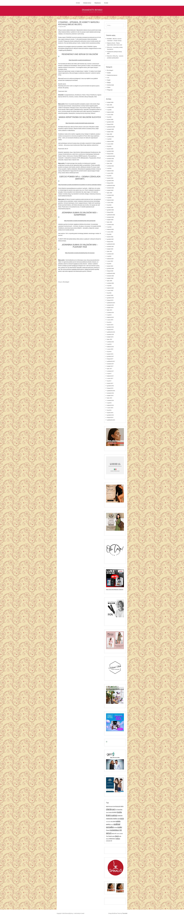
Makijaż (109, 82)
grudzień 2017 (110, 356)
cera (122, 806)
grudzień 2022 (110, 210)
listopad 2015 (110, 417)
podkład (117, 824)
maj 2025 (109, 139)
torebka (113, 836)
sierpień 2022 (110, 219)
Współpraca (98, 3)
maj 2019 (109, 315)
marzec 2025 (110, 144)
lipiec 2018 (109, 339)
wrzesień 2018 (110, 334)
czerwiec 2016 (110, 400)
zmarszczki (108, 840)
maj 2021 (109, 256)
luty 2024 (109, 175)
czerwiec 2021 (110, 253)
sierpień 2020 (110, 278)
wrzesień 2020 (110, 275)
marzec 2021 (110, 261)
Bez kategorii (66, 282)
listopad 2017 (110, 359)
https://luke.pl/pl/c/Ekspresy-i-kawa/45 (114, 589)
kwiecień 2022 (110, 229)
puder (119, 827)
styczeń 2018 (110, 354)
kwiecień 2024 (110, 170)
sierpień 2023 (110, 190)
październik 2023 (111, 185)
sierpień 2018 (110, 337)
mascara (119, 815)
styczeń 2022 (110, 236)
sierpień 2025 (110, 131)
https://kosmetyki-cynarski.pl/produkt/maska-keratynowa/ (80, 123)
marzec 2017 (110, 378)
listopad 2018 (110, 329)
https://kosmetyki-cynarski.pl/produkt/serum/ (80, 60)
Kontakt (106, 3)
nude (118, 818)
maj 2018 (109, 344)
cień (113, 809)
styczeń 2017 (110, 383)
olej (111, 821)
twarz (117, 836)
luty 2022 (109, 234)
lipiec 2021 (109, 251)
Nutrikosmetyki (110, 85)
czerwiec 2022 (110, 224)
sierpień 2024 (110, 161)
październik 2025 (111, 126)
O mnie (78, 3)
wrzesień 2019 (110, 305)
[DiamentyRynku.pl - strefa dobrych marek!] (92, 12)
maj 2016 (109, 403)
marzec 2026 (110, 114)
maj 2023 (109, 197)
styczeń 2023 (110, 207)
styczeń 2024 (110, 178)
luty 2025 (109, 146)
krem (108, 815)
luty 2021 (109, 263)
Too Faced (109, 836)
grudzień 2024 (110, 151)
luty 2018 (109, 351)
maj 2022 (109, 227)
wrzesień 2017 (110, 363)
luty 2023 (109, 205)
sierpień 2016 (110, 395)
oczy (122, 818)
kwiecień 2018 (110, 346)
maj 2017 (109, 373)
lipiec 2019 (109, 310)
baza (107, 806)
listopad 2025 (110, 124)
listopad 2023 (110, 183)
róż (120, 830)
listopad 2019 (110, 300)
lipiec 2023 (109, 192)
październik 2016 (111, 390)
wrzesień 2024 (110, 158)
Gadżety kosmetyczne (112, 75)
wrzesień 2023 (110, 188)
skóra (113, 833)
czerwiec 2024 (110, 166)
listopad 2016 (110, 388)
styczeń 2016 (110, 412)
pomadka (110, 827)
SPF (115, 833)
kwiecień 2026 (110, 112)
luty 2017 (109, 381)
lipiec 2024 (109, 163)
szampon (118, 833)
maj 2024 (109, 168)
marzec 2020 (110, 290)
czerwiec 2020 (110, 283)
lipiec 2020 (109, 280)
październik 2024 (111, 156)
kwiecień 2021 (110, 258)
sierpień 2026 (110, 102)
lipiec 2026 (109, 104)
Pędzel (108, 830)
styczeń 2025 (110, 148)
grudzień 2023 (110, 180)
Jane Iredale (109, 812)
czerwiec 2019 (110, 312)
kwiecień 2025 (110, 141)
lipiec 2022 (109, 222)
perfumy (112, 824)
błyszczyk (117, 806)
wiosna (107, 838)
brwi (114, 806)
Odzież (108, 87)
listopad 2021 (110, 241)
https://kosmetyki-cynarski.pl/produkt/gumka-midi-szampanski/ (79, 220)
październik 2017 (111, 361)
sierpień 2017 (110, 366)
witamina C (112, 838)
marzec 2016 (110, 407)
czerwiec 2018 (110, 341)
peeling (108, 824)
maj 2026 (109, 109)
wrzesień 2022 (110, 217)
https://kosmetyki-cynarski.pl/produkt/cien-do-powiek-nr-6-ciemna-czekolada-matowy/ (79, 184)
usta (120, 836)
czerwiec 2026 (110, 107)
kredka (119, 812)
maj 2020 (109, 285)
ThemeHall (124, 913)
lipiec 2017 (109, 368)
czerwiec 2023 (110, 195)
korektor (114, 812)
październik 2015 (111, 420)
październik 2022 (111, 214)
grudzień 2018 (110, 327)
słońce (121, 833)
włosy (118, 838)
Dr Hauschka (118, 809)
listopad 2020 (110, 271)
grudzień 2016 (110, 385)
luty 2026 (109, 117)
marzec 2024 (110, 173)
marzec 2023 (110, 202)
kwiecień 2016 (110, 405)
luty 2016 (109, 410)
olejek (114, 821)
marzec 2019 (110, 319)
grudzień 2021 (110, 239)
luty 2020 (109, 293)
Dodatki (109, 72)
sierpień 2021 (110, 249)
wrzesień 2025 (110, 129)
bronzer (111, 806)
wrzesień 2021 (110, 246)
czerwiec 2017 (110, 371)
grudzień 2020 (110, 268)
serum (109, 833)
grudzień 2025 (110, 122)
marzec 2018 (110, 349)
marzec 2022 (110, 232)
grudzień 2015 (110, 415)
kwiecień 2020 (110, 288)
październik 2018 (111, 332)
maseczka (109, 818)
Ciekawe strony (87, 3)
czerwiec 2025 (110, 136)
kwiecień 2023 (110, 200)
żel (111, 840)
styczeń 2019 (110, 324)
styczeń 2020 (110, 295)
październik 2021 (111, 244)
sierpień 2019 (110, 307)
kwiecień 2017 (110, 376)
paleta (118, 821)
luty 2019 (109, 322)
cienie (109, 809)
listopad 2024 (110, 153)
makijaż (114, 815)
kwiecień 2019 (110, 317)
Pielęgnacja (109, 90)
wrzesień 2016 (110, 393)
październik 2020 (111, 273)
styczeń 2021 (110, 266)
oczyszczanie (108, 821)
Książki (108, 80)
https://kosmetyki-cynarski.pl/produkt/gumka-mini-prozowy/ (80, 253)
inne (108, 77)
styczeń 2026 (110, 119)
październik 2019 (111, 302)
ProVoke (115, 827)
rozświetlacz (114, 830)
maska (115, 818)
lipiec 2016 (109, 398)
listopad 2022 (110, 212)
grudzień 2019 (110, 297)
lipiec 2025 (109, 134)
